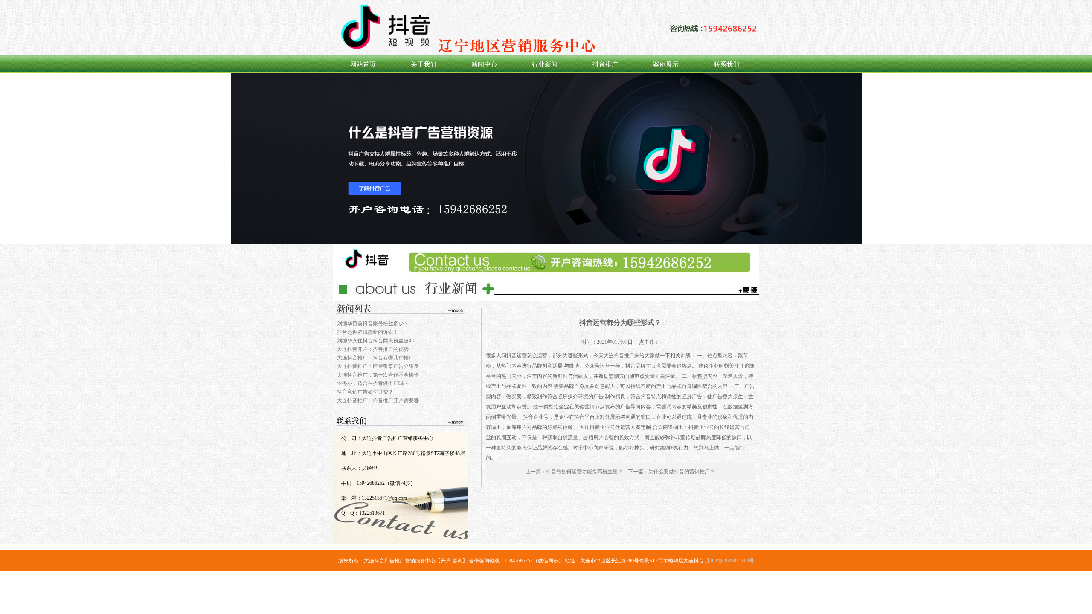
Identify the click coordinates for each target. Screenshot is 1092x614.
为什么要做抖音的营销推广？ (681, 472)
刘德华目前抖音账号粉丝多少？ (373, 324)
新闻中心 (484, 64)
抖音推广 (605, 64)
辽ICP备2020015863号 (729, 561)
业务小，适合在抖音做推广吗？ (373, 383)
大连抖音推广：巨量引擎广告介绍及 (378, 366)
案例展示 (666, 64)
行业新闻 (545, 64)
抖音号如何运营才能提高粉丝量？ (584, 472)
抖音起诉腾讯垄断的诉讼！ (367, 332)
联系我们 (726, 64)
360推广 (546, 158)
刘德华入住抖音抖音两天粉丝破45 (375, 341)
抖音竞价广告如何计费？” (366, 392)
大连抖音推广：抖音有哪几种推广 (375, 358)
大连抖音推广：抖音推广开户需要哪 (378, 400)
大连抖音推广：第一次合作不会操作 (378, 375)
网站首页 (363, 64)
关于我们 (423, 64)
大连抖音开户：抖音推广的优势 (373, 349)
